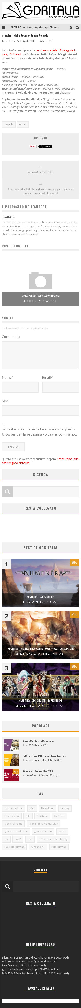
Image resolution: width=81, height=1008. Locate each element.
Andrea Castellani (35, 760)
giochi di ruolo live (16, 831)
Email (47, 377)
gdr (28, 816)
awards (8, 124)
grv (6, 839)
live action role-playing (53, 839)
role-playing (58, 846)
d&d (32, 808)
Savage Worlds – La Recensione (38, 741)
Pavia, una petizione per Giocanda (43, 27)
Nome (8, 377)
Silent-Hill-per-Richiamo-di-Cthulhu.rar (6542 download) (35, 957)
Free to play (11, 816)
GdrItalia (42, 816)
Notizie (43, 41)
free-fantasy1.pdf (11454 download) (24, 965)
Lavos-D (29, 775)
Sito (5, 400)
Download (47, 808)
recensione (38, 846)
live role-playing (14, 846)
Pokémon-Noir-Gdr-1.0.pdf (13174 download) (29, 961)
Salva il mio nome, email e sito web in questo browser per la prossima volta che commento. (39, 431)
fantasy (65, 808)
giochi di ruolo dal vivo (43, 823)
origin (23, 124)
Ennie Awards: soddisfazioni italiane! (41, 295)
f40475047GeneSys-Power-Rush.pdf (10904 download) (35, 973)
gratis (62, 831)
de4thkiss (10, 41)
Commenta (11, 336)
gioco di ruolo (43, 831)
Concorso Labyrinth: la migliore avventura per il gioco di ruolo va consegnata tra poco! (40, 191)
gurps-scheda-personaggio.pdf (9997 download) (31, 969)
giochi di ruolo (13, 823)
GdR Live (59, 816)
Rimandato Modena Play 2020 (38, 771)
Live (30, 839)
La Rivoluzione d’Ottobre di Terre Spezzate (44, 756)
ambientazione (13, 808)
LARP (18, 839)
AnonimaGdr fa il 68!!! (40, 172)
